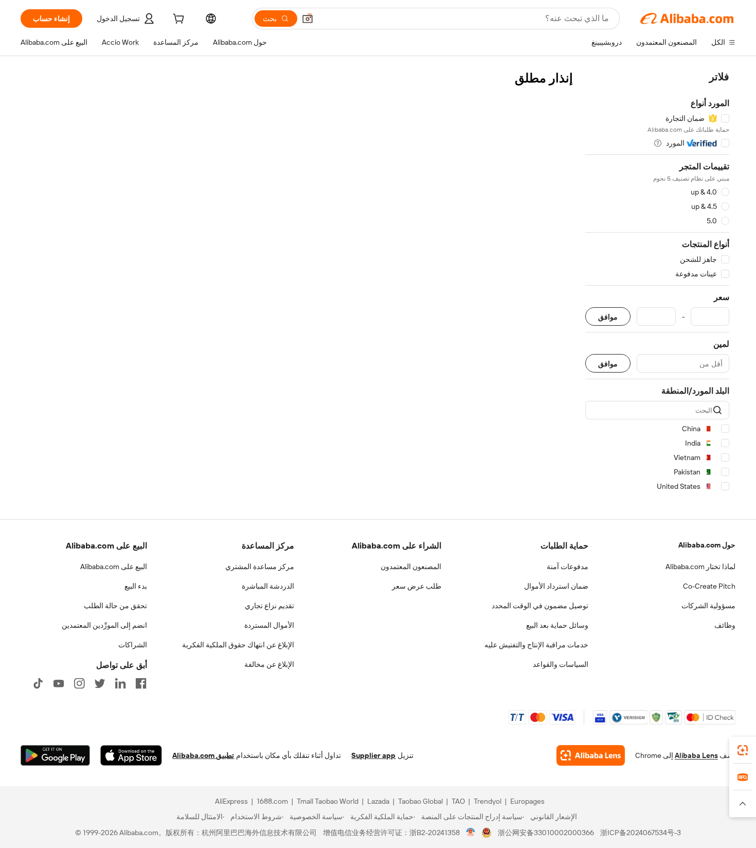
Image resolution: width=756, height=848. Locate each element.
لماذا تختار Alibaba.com (700, 566)
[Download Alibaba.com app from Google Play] (55, 755)
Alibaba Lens (696, 755)
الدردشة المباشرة (268, 586)
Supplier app (373, 755)
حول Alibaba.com (706, 545)
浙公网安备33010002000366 (546, 832)
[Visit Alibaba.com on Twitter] (100, 683)
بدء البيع (135, 586)
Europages (527, 801)
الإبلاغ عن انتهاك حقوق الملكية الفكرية (238, 645)
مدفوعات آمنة (567, 566)
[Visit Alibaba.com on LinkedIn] (120, 683)
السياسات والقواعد (560, 664)
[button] (307, 18)
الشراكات (132, 645)
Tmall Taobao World (327, 801)
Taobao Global (420, 801)
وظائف (724, 625)
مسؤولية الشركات (708, 606)
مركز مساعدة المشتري (259, 566)
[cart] (177, 20)
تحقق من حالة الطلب (115, 606)
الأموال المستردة (269, 625)
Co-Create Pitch (709, 586)
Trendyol (487, 801)
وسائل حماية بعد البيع (557, 625)
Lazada (378, 801)
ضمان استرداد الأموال (556, 586)
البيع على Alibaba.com (113, 566)
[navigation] (657, 283)
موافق (608, 316)
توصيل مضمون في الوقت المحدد (540, 606)
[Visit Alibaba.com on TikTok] (38, 683)
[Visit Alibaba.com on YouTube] (58, 683)
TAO (458, 801)
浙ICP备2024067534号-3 (640, 832)
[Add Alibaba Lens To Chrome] (590, 755)
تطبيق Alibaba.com (203, 755)
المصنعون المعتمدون (411, 566)
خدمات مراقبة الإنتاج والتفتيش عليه (536, 645)
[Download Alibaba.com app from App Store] (131, 755)
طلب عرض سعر (416, 586)
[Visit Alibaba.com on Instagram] (79, 683)
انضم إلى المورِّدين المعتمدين (104, 625)
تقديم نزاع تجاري (269, 606)
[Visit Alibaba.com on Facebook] (141, 683)
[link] (742, 750)
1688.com (272, 801)
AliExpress (231, 801)
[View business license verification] (471, 832)
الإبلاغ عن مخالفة (269, 664)
